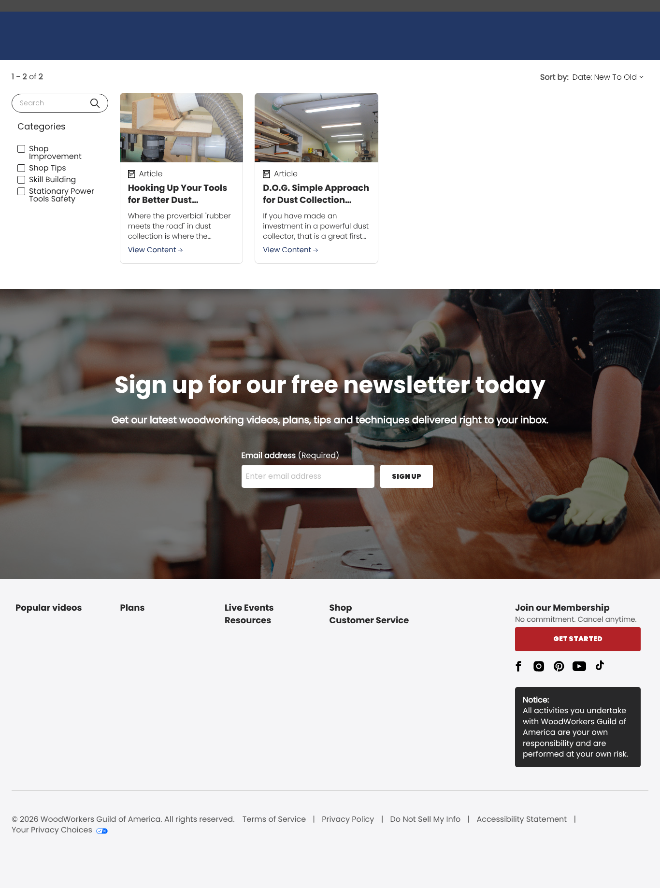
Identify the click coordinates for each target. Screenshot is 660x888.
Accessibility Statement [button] (521, 819)
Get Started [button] (578, 639)
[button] (94, 103)
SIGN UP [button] (406, 476)
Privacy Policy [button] (348, 819)
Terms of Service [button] (274, 819)
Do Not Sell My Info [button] (425, 819)
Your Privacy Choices (52, 830)
